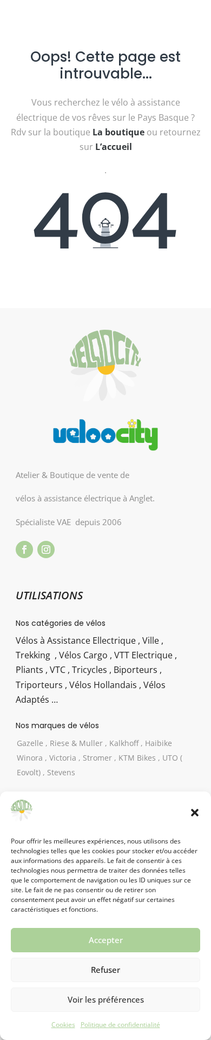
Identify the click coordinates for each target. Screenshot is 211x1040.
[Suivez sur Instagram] (46, 549)
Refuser (105, 969)
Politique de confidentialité (120, 1024)
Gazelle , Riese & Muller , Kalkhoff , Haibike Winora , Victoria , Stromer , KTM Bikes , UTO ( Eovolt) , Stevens (99, 757)
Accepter (106, 939)
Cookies (63, 1024)
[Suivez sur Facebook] (24, 549)
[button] (194, 812)
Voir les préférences (106, 999)
